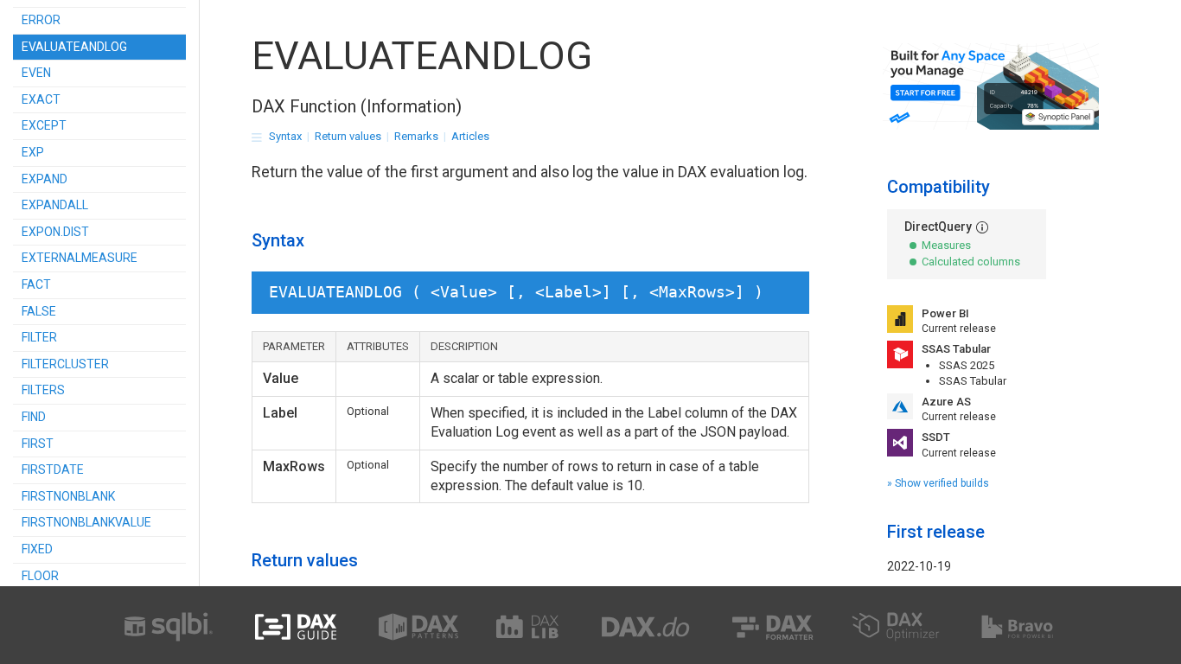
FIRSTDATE (53, 469)
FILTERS (43, 390)
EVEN (36, 73)
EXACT (41, 99)
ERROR (41, 20)
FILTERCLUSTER (65, 364)
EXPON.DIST (55, 232)
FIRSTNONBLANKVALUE (86, 522)
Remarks (416, 136)
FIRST (38, 443)
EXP (33, 152)
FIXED (37, 549)
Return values (348, 136)
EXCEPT (44, 125)
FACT (36, 284)
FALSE (39, 311)
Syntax (285, 136)
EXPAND (44, 179)
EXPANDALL (55, 205)
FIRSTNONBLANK (68, 496)
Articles (470, 136)
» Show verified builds (938, 483)
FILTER (39, 337)
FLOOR (40, 576)
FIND (34, 417)
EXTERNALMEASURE (79, 258)
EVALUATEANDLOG (74, 47)
